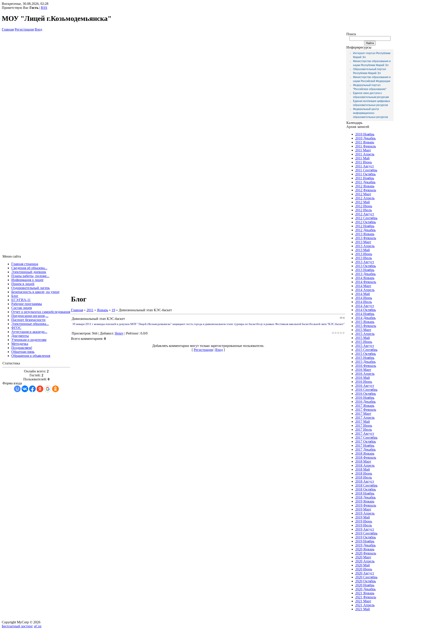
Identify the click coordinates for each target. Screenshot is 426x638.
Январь (102, 310)
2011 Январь (364, 142)
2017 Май (362, 421)
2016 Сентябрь (366, 389)
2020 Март (363, 557)
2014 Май (362, 294)
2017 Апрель (365, 417)
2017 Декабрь (365, 449)
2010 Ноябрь (364, 134)
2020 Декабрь (365, 589)
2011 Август (364, 166)
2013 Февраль (365, 238)
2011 (90, 310)
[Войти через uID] (17, 389)
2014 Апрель (365, 290)
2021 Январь (364, 593)
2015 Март (363, 330)
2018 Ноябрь (364, 493)
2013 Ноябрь (364, 270)
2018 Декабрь (365, 497)
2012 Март (363, 194)
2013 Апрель (365, 246)
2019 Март (363, 509)
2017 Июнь (363, 425)
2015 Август (364, 346)
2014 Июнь (363, 298)
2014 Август (364, 306)
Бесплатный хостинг (17, 626)
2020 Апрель (365, 561)
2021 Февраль (365, 597)
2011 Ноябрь (364, 178)
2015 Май (362, 338)
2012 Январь (364, 186)
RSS (44, 8)
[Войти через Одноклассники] (55, 389)
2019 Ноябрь (364, 541)
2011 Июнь (363, 162)
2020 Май (362, 565)
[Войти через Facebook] (32, 389)
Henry (119, 333)
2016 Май (362, 378)
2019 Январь (364, 501)
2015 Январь (364, 322)
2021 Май (362, 609)
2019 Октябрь (365, 537)
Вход (38, 29)
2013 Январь (364, 234)
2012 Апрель (365, 198)
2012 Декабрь (365, 230)
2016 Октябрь (365, 393)
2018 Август (364, 481)
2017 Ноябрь (364, 445)
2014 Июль (363, 302)
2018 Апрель (365, 465)
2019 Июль (363, 525)
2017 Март (363, 413)
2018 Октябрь (365, 489)
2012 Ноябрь (364, 226)
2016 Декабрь (365, 401)
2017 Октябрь (365, 441)
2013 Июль (363, 258)
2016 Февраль (365, 366)
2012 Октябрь (365, 222)
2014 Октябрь (365, 310)
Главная (8, 29)
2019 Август (364, 529)
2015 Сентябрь (366, 350)
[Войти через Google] (47, 388)
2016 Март (363, 370)
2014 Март (363, 286)
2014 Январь (364, 278)
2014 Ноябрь (364, 314)
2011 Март (363, 150)
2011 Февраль (365, 146)
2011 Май (362, 158)
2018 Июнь (363, 473)
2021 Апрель (365, 605)
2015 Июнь (363, 342)
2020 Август (364, 573)
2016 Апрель (365, 374)
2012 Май (362, 202)
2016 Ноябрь (364, 397)
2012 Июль (363, 210)
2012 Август (364, 214)
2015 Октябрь (365, 354)
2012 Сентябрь (366, 218)
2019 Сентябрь (366, 533)
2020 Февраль (365, 553)
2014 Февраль (365, 282)
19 (113, 310)
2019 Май (362, 517)
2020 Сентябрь (366, 577)
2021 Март (363, 601)
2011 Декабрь (365, 182)
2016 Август (364, 385)
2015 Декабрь (365, 362)
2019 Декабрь (365, 545)
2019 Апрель (365, 513)
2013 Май (362, 250)
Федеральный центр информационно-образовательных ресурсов (370, 113)
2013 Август (364, 262)
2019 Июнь (363, 521)
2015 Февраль (365, 326)
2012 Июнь (363, 206)
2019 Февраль (365, 505)
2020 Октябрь (365, 581)
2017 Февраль (365, 409)
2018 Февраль (365, 457)
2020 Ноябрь (364, 585)
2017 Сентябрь (366, 437)
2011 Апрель (364, 154)
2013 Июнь (363, 254)
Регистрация (24, 29)
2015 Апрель (365, 334)
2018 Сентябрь (366, 485)
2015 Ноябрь (364, 358)
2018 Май (362, 469)
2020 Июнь (363, 569)
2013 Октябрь (365, 266)
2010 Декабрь (365, 138)
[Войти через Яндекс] (40, 389)
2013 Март (363, 242)
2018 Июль (363, 477)
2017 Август (364, 433)
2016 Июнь (363, 382)
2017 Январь (364, 405)
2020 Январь (364, 549)
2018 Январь (364, 453)
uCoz (37, 626)
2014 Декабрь (365, 318)
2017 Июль (363, 429)
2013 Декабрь (365, 274)
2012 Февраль (365, 190)
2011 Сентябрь (366, 170)
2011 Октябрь (365, 174)
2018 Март (363, 461)
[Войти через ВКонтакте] (25, 389)
